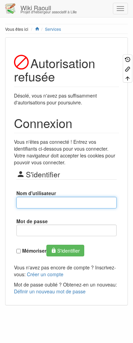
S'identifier (68, 250)
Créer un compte (45, 274)
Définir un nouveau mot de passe (50, 291)
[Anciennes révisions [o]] (127, 59)
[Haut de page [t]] (127, 78)
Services (53, 29)
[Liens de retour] (127, 68)
